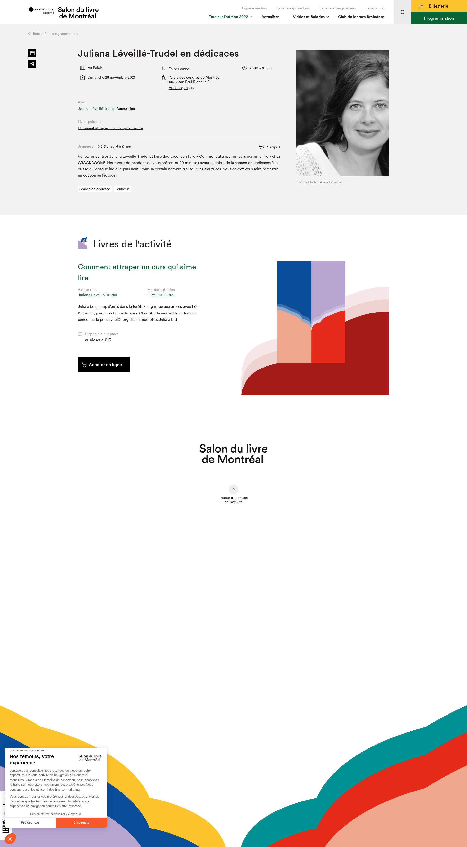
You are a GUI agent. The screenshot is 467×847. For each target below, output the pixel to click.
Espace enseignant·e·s (338, 8)
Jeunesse (123, 189)
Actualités (270, 16)
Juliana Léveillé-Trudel (97, 294)
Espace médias (254, 8)
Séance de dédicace (94, 189)
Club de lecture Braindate (361, 16)
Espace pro (375, 8)
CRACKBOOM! (161, 294)
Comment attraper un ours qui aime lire (110, 128)
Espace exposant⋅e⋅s (293, 8)
